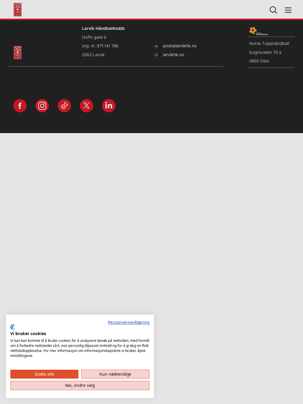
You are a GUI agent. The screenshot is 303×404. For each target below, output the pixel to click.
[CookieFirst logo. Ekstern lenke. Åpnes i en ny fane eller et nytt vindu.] (12, 327)
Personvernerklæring (128, 322)
